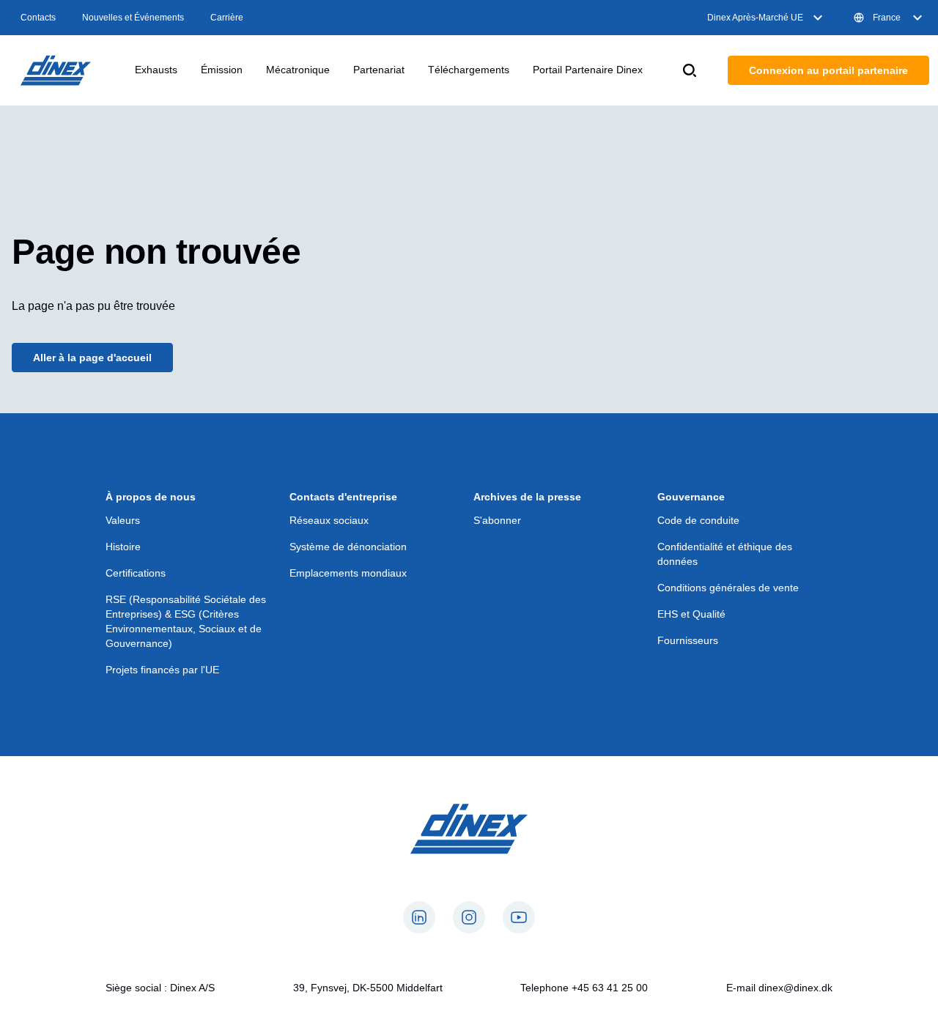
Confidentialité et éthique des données (724, 554)
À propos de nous (151, 497)
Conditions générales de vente (728, 587)
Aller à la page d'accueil (92, 357)
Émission (222, 69)
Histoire (123, 546)
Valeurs (123, 520)
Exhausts (156, 69)
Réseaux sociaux (329, 520)
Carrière (226, 17)
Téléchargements (468, 69)
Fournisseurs (687, 640)
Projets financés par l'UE (162, 670)
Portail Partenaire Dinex (588, 69)
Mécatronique (298, 69)
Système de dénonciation (348, 546)
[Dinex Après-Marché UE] (56, 70)
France (887, 17)
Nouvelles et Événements (133, 17)
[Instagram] (469, 917)
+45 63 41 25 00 (610, 987)
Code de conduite (698, 520)
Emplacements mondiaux (348, 573)
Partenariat (379, 69)
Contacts (38, 17)
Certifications (136, 573)
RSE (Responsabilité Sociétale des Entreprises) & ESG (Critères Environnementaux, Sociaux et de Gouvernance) (186, 621)
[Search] (689, 70)
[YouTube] (519, 917)
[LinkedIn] (419, 917)
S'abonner (497, 520)
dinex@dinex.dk (795, 987)
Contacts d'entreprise (343, 497)
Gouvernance (691, 497)
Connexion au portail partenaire (828, 70)
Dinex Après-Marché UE (755, 17)
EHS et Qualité (691, 614)
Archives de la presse (527, 497)
